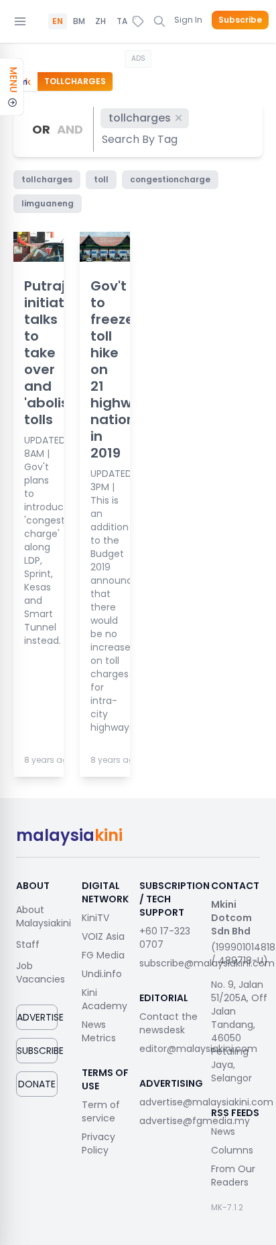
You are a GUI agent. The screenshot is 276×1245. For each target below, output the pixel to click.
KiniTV (95, 917)
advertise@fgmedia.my (194, 1120)
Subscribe (240, 20)
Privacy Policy (98, 1143)
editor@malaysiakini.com (198, 1048)
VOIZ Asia (103, 936)
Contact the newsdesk (168, 1023)
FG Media (103, 955)
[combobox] (140, 139)
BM (79, 21)
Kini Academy (104, 999)
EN (57, 21)
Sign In (188, 19)
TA (122, 21)
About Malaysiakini (43, 916)
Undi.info (102, 974)
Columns (232, 1150)
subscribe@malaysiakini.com (207, 963)
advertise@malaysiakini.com (206, 1102)
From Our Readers (233, 1175)
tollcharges (140, 118)
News (223, 1131)
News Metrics (99, 1031)
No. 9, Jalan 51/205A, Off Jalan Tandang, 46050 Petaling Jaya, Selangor (239, 1031)
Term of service (101, 1111)
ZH (100, 21)
